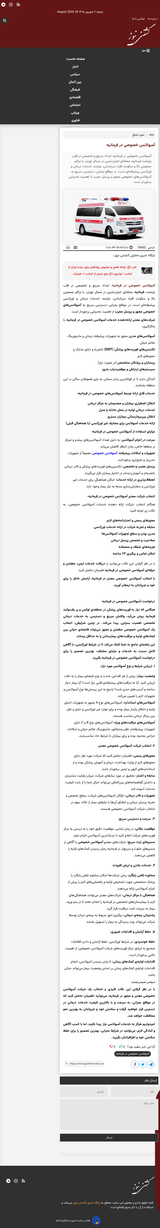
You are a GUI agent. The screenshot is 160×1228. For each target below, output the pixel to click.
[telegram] (8, 1181)
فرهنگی (75, 89)
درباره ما (153, 19)
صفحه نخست (75, 59)
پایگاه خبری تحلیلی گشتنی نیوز (134, 255)
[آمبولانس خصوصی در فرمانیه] (151, 1065)
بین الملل (75, 82)
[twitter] (143, 1065)
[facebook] (135, 1065)
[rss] (23, 1181)
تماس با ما (138, 19)
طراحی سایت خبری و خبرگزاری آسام (73, 1220)
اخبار (75, 66)
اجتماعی (75, 105)
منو (144, 50)
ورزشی (75, 112)
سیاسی (75, 74)
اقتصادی (75, 97)
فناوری (75, 120)
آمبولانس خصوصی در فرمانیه (132, 1054)
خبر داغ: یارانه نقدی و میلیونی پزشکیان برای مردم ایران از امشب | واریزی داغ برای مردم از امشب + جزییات (102, 270)
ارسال (109, 1137)
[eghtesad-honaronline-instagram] (16, 1181)
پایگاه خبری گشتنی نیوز (86, 1203)
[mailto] (74, 247)
